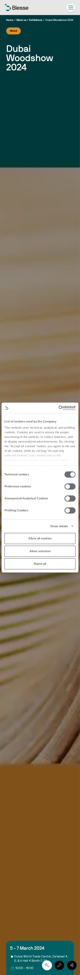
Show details (59, 526)
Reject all (40, 563)
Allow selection (40, 551)
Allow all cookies (40, 538)
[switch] (70, 486)
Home (9, 20)
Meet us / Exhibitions (29, 20)
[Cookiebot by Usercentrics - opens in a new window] (59, 407)
